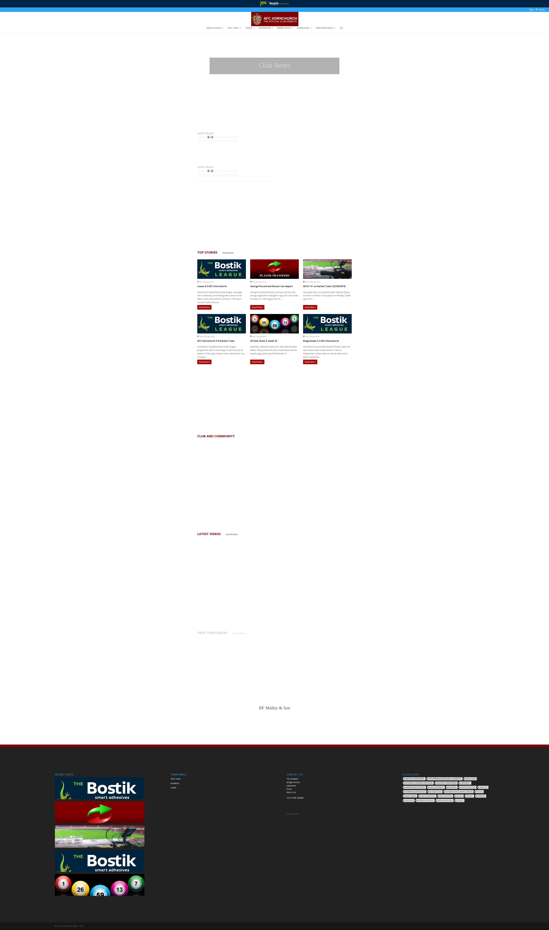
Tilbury (460, 800)
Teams (248, 28)
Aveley (470, 796)
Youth (173, 787)
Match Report (414, 778)
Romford (481, 796)
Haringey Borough (425, 800)
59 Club (470, 778)
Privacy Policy (293, 814)
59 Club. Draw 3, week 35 (263, 340)
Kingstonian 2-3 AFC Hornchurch (321, 340)
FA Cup (479, 791)
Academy (175, 783)
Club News (274, 65)
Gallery (452, 787)
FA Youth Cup (435, 791)
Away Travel (410, 796)
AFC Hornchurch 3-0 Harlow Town (215, 340)
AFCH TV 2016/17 (436, 787)
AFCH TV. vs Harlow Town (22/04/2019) (324, 286)
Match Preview (446, 796)
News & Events (214, 28)
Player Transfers (446, 783)
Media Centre (284, 28)
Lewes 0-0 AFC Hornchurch (212, 286)
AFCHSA (459, 796)
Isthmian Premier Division (418, 783)
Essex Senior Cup (427, 796)
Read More (204, 307)
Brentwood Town (445, 800)
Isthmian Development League (459, 791)
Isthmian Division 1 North (445, 778)
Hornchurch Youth (414, 787)
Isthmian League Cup (415, 792)
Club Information (324, 28)
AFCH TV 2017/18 (468, 787)
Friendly (465, 783)
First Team (233, 28)
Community (303, 28)
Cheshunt (409, 800)
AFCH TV (483, 787)
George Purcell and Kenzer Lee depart (271, 286)
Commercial (265, 28)
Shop (531, 10)
